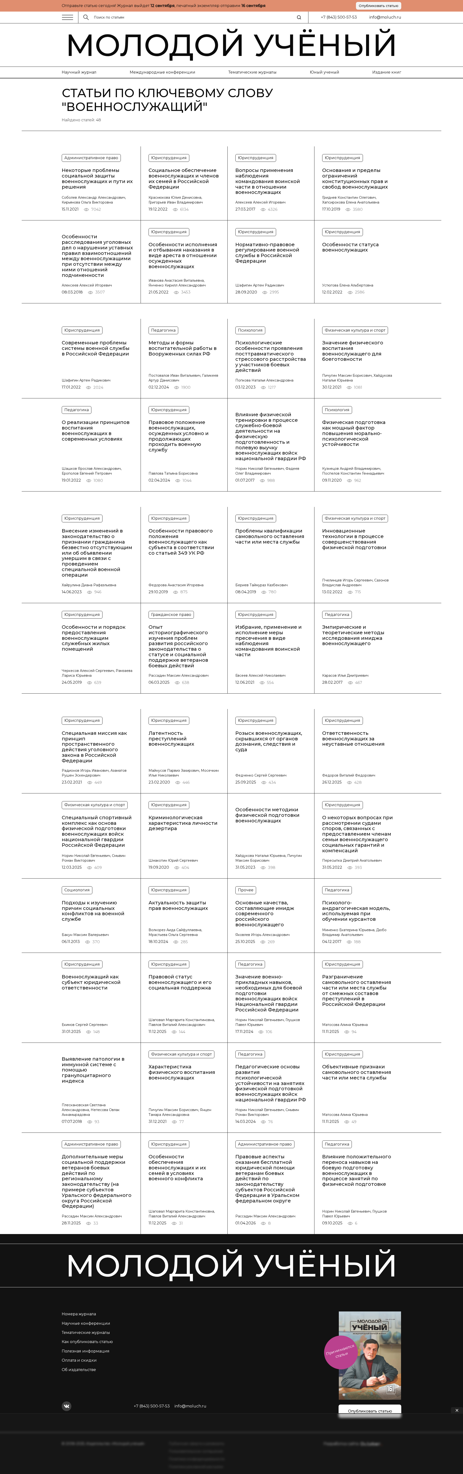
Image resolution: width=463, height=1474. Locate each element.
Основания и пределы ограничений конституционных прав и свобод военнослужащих (355, 179)
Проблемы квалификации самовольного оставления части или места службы (269, 536)
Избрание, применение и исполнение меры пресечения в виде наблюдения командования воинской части (268, 640)
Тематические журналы (252, 72)
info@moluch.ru (385, 17)
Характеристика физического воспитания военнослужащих (182, 1072)
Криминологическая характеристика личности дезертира (183, 823)
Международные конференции (162, 72)
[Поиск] (299, 17)
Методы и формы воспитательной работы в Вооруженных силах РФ (183, 348)
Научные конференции (86, 1323)
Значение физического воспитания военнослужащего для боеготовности (352, 351)
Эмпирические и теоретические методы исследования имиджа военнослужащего (353, 635)
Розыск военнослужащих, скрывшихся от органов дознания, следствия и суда (268, 741)
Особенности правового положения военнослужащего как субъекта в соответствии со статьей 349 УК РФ (181, 542)
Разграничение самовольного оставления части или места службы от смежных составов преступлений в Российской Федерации (356, 990)
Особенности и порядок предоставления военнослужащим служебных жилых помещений (93, 638)
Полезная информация (85, 1351)
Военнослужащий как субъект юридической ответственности (91, 982)
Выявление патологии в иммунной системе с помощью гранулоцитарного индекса (93, 1070)
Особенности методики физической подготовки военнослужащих (267, 815)
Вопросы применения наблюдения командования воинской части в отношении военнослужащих (267, 181)
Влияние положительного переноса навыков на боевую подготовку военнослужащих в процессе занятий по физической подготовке (356, 1170)
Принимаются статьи (340, 1351)
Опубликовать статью (378, 6)
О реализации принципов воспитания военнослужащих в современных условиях (95, 431)
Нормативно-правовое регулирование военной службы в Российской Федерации (267, 253)
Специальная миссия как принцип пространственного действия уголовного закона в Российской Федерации (94, 747)
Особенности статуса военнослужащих (350, 247)
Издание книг (386, 72)
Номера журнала (79, 1314)
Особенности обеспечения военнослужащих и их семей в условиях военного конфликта (177, 1167)
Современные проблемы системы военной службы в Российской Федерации (95, 348)
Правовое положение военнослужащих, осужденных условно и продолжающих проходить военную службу (179, 436)
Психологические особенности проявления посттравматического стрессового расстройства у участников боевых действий (270, 356)
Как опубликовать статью (87, 1341)
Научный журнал (79, 72)
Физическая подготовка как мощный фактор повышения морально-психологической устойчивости (354, 433)
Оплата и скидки (79, 1360)
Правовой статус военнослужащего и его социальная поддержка (180, 982)
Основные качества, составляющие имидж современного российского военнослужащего (264, 914)
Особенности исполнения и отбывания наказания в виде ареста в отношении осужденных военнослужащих (183, 255)
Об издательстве (79, 1369)
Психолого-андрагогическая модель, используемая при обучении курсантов (356, 911)
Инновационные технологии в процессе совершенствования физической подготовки (354, 539)
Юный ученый (324, 72)
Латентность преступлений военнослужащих (171, 738)
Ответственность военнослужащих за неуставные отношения (353, 738)
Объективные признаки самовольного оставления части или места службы (356, 1072)
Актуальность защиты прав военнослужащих (178, 905)
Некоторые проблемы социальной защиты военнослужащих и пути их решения (97, 179)
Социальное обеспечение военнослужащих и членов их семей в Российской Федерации (184, 179)
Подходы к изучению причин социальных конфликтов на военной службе (93, 911)
